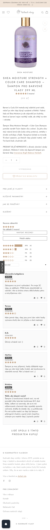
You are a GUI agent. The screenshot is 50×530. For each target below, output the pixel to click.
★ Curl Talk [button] (2, 267)
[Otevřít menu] (3, 12)
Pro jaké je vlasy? (13, 189)
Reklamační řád (9, 507)
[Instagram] (10, 480)
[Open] (6, 524)
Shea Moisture (25, 72)
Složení (7, 212)
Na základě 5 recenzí (11, 229)
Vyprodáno (25, 169)
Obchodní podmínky (11, 503)
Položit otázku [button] (25, 238)
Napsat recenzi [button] (25, 232)
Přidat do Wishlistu (26, 176)
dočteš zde (22, 476)
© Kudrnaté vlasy (25, 524)
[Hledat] (42, 12)
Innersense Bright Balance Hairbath (27, 152)
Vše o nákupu (8, 494)
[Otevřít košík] (47, 12)
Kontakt (5, 498)
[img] (25, 281)
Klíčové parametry (13, 196)
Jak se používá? (11, 204)
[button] (21, 93)
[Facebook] (4, 480)
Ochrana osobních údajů (12, 511)
